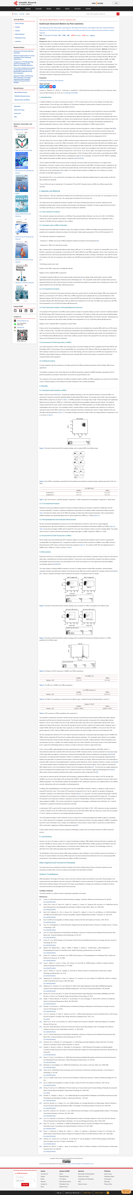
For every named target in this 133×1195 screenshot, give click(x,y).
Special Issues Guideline (22, 100)
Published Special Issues (22, 96)
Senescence (50, 80)
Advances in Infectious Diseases (24, 282)
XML (68, 35)
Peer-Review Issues (65, 1181)
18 (97, 240)
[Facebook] (20, 310)
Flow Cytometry (58, 80)
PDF (59, 35)
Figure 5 (82, 545)
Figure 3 (96, 515)
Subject (43, 1176)
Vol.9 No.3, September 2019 (67, 19)
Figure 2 (50, 415)
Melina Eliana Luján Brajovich (62, 27)
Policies (107, 1171)
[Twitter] (15, 310)
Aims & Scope (19, 23)
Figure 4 (112, 526)
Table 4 (69, 547)
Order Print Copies (83, 1176)
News (58, 9)
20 (57, 394)
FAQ (15, 117)
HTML (64, 35)
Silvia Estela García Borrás (79, 27)
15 (80, 158)
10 (45, 133)
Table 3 (41, 529)
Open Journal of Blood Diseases (48, 19)
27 (111, 754)
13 (75, 158)
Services (77, 9)
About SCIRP (64, 1171)
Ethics (61, 1174)
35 (92, 808)
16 (82, 158)
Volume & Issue (82, 1184)
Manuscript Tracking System (86, 1174)
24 (59, 564)
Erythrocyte (42, 80)
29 (114, 762)
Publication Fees (20, 38)
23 (57, 564)
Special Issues (63, 1186)
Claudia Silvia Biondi (108, 27)
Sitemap (43, 1181)
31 (92, 767)
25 (116, 571)
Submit (88, 9)
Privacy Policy (108, 1184)
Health (17, 193)
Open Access (108, 1174)
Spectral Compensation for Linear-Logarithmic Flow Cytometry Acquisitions (24, 57)
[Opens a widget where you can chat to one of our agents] (126, 1192)
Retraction (107, 1181)
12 (105, 136)
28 (114, 754)
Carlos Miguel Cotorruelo (95, 27)
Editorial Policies (64, 1176)
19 (54, 394)
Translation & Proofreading (85, 1179)
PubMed (52, 902)
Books (49, 9)
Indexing (18, 41)
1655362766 (20, 327)
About (67, 9)
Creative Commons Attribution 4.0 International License (80, 1163)
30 (117, 762)
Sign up (59, 1193)
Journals (38, 9)
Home (18, 9)
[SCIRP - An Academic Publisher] (25, 3)
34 (79, 793)
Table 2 (41, 513)
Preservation (107, 1179)
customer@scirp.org (22, 320)
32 (111, 769)
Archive (17, 30)
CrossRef (46, 902)
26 (40, 573)
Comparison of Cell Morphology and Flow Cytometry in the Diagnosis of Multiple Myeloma (23, 63)
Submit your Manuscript (72, 1193)
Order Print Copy (19, 110)
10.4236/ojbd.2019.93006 (50, 35)
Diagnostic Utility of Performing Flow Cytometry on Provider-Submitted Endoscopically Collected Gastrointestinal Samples (23, 79)
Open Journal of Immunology (23, 150)
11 (102, 136)
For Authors (62, 1179)
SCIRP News (87, 1193)
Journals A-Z (44, 1174)
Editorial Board (19, 34)
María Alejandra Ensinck (46, 27)
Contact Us (17, 113)
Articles (27, 9)
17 (60, 173)
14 (77, 158)
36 (77, 825)
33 (113, 769)
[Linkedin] (26, 310)
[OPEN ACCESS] (97, 3)
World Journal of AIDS (21, 129)
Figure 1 (60, 412)
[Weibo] (31, 310)
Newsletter (17, 106)
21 (60, 394)
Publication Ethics (109, 1176)
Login (116, 3)
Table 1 (65, 399)
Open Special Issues (20, 92)
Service (81, 1171)
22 (54, 564)
